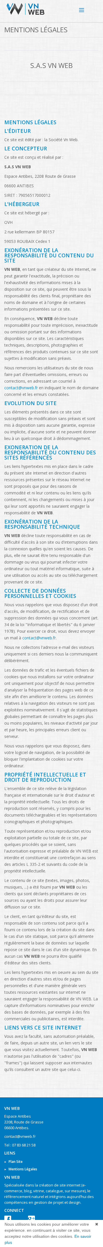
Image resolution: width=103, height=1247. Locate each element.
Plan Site (16, 1161)
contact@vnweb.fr (21, 387)
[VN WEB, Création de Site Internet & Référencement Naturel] (87, 9)
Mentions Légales (23, 1169)
